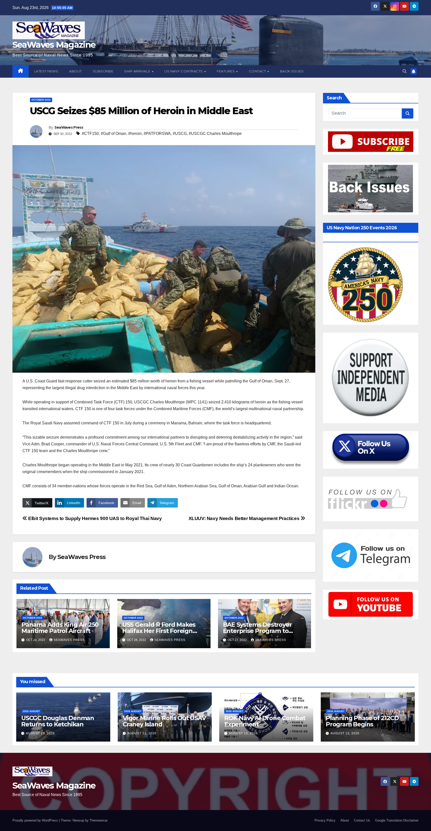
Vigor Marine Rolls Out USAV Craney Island (164, 721)
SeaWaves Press (68, 127)
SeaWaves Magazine (53, 44)
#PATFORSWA (157, 133)
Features (226, 71)
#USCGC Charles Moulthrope (215, 133)
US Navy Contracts (184, 71)
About (75, 71)
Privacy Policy (325, 820)
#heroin (135, 133)
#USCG (180, 133)
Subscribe (103, 71)
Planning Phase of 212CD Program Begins (362, 721)
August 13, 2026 (40, 733)
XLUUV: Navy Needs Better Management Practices (245, 518)
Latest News (46, 71)
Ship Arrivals (137, 71)
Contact (258, 71)
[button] (405, 71)
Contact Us (362, 820)
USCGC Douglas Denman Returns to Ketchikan (57, 721)
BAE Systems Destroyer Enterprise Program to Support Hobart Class (257, 631)
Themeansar (98, 820)
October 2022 (41, 99)
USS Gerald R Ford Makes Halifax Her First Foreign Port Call (158, 631)
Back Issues (292, 71)
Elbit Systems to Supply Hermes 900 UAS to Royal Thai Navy (94, 518)
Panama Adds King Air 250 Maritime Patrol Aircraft (60, 627)
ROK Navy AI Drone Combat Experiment (264, 721)
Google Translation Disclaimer (397, 820)
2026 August (31, 711)
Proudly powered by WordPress (35, 820)
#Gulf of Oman (113, 133)
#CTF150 (90, 133)
